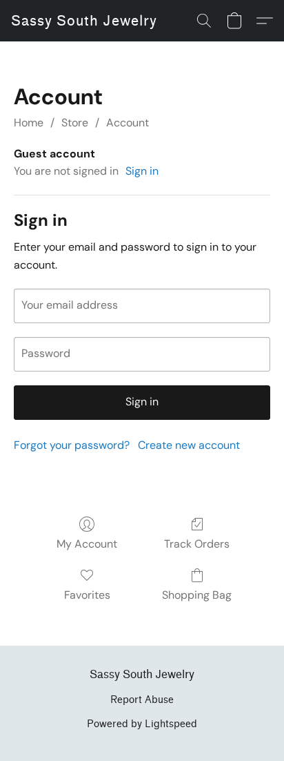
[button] (84, 20)
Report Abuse (142, 700)
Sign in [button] (142, 171)
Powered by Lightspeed (142, 724)
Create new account (189, 445)
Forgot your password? (72, 445)
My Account (87, 544)
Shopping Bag (197, 595)
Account (127, 122)
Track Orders (197, 544)
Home (28, 122)
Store (74, 122)
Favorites (87, 595)
